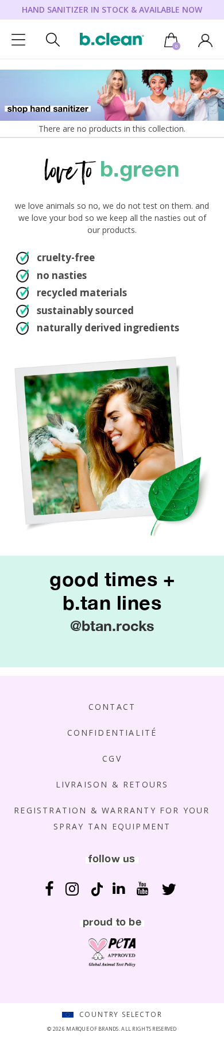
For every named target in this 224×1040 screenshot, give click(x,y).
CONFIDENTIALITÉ (112, 732)
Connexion (205, 40)
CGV (112, 758)
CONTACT (112, 706)
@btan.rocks (112, 625)
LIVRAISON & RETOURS (112, 784)
